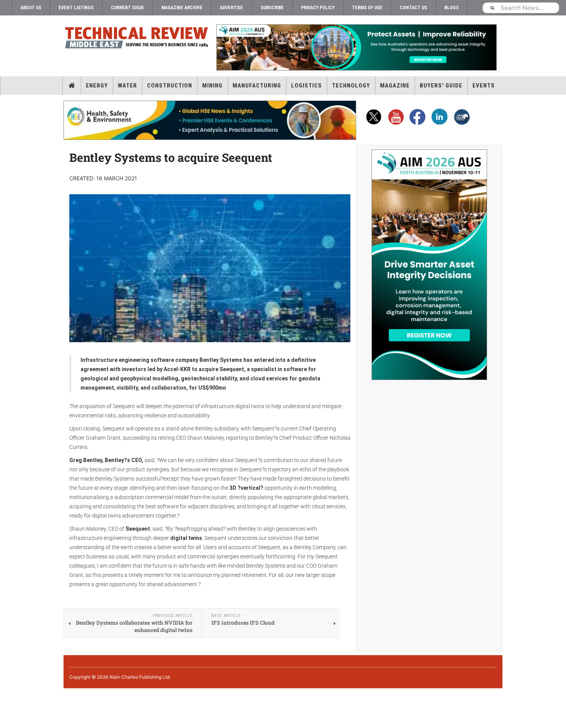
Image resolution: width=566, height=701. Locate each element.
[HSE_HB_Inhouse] (210, 120)
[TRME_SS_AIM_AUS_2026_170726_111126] (429, 265)
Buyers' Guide (441, 85)
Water (127, 85)
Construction (169, 85)
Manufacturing (257, 85)
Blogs (451, 7)
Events (483, 85)
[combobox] (520, 7)
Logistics (306, 85)
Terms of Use (367, 7)
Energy (97, 85)
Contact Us (413, 7)
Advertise (231, 7)
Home (72, 85)
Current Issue (127, 7)
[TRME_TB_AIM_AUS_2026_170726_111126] (356, 47)
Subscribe (272, 7)
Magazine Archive (182, 7)
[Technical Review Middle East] (137, 39)
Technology (351, 85)
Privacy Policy (318, 7)
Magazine (395, 85)
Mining (212, 85)
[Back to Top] (6, 694)
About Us (30, 7)
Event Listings (76, 7)
